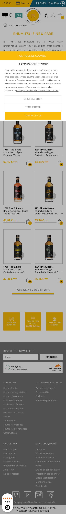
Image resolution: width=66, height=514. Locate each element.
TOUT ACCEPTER (33, 115)
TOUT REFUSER (32, 107)
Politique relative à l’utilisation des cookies (37, 90)
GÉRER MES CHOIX (33, 98)
